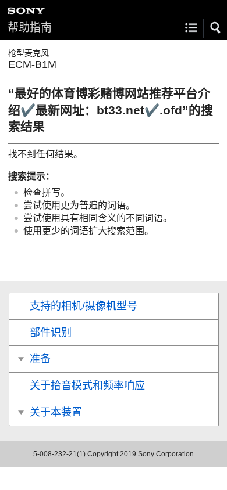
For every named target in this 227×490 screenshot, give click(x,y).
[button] (216, 28)
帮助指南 (30, 27)
